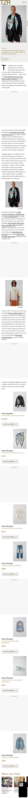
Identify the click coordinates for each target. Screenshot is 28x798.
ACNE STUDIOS (27, 23)
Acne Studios (20, 208)
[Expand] (20, 783)
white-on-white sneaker (15, 313)
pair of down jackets (11, 216)
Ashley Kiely (6, 58)
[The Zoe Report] (5, 2)
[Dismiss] (25, 783)
